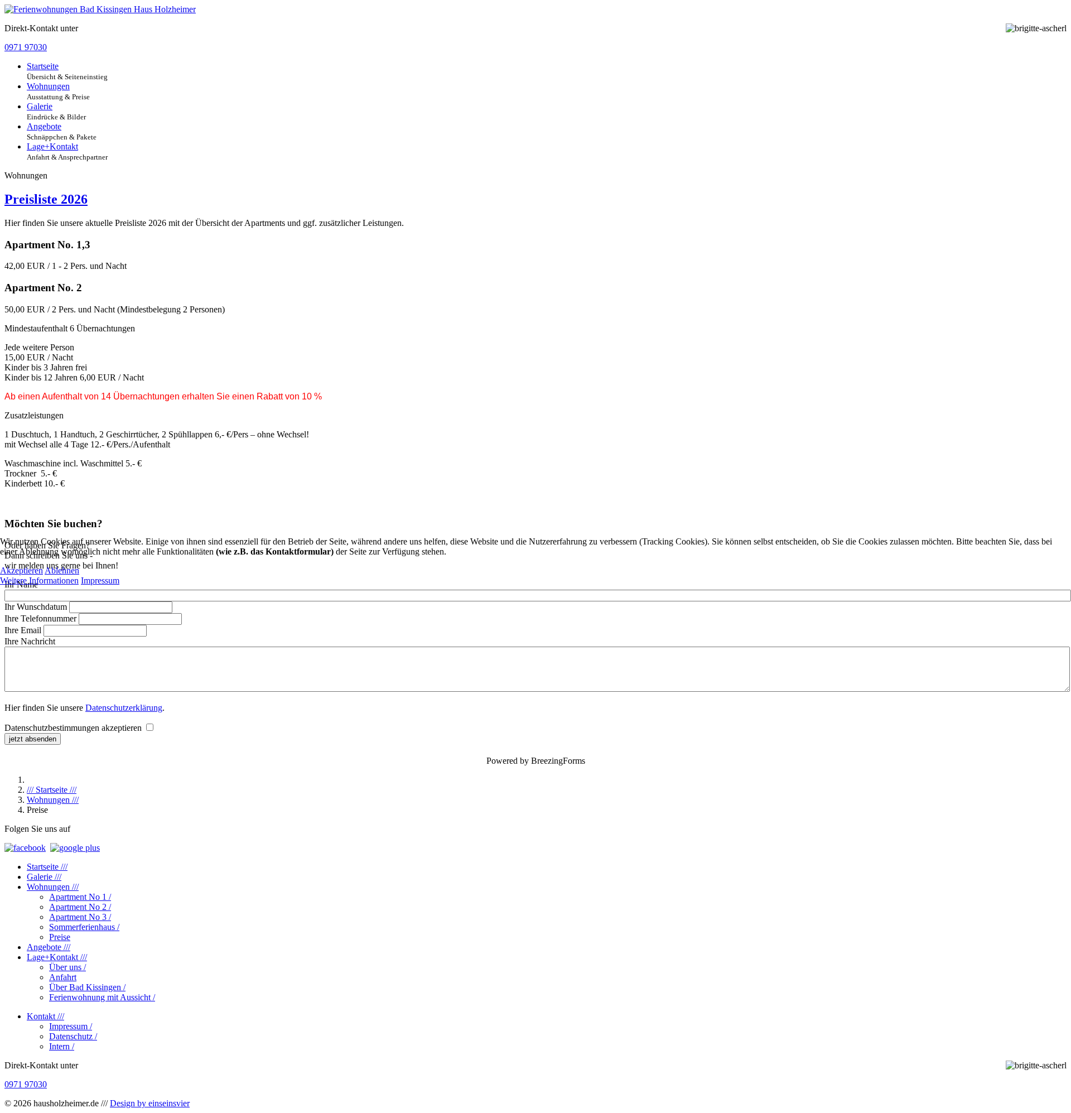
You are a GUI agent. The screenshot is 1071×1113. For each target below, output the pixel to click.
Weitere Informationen (39, 580)
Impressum (100, 580)
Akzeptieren (21, 570)
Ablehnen (62, 570)
